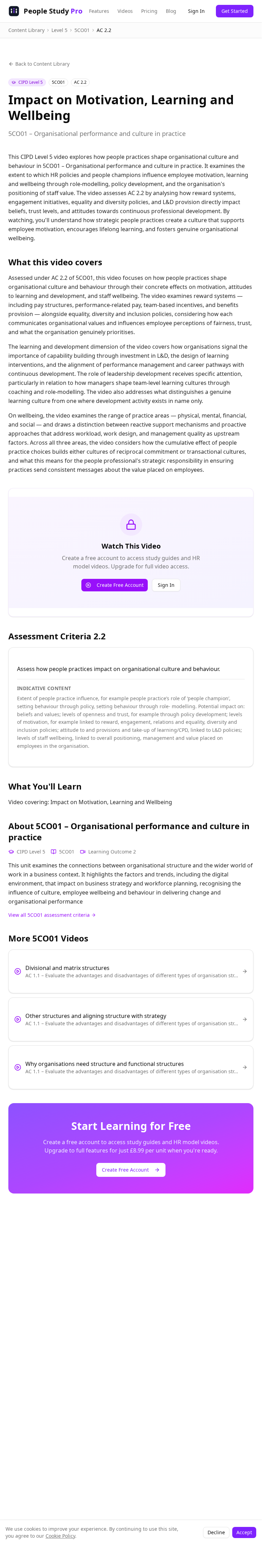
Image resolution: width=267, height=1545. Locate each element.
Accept (244, 1532)
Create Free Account (120, 585)
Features (99, 11)
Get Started (234, 11)
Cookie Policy (60, 1535)
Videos (125, 11)
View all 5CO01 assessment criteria (49, 915)
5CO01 (82, 30)
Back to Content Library (42, 63)
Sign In (196, 11)
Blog (171, 11)
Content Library (26, 30)
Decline (216, 1532)
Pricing (149, 11)
